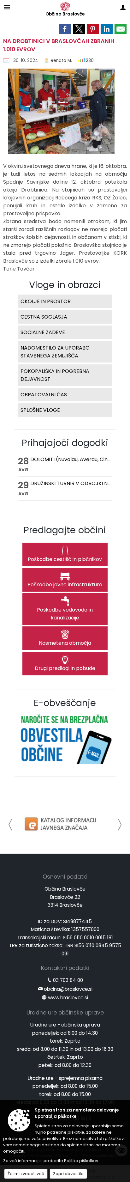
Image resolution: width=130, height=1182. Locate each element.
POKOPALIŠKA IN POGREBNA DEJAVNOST (55, 375)
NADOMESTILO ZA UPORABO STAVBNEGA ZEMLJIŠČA (55, 351)
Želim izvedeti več (26, 1174)
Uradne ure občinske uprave (65, 1012)
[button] (10, 825)
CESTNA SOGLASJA (44, 316)
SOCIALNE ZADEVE (43, 332)
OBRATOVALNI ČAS (44, 394)
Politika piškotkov (81, 1161)
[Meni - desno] (122, 7)
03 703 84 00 (68, 980)
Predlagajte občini (65, 530)
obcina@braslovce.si (68, 989)
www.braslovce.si (68, 997)
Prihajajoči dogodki (65, 442)
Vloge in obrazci (65, 284)
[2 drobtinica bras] (59, 113)
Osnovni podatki (65, 876)
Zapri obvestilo (68, 1174)
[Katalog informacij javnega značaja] (61, 823)
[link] (65, 29)
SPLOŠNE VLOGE (40, 410)
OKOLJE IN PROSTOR (46, 301)
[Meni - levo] (7, 7)
